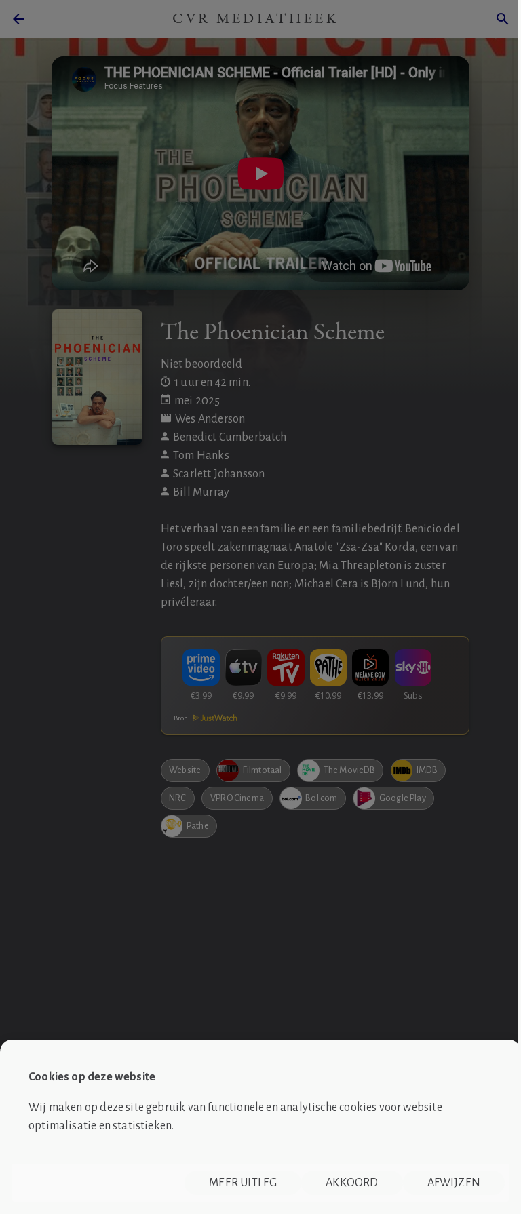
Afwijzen (453, 1183)
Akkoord (352, 1183)
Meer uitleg (243, 1183)
